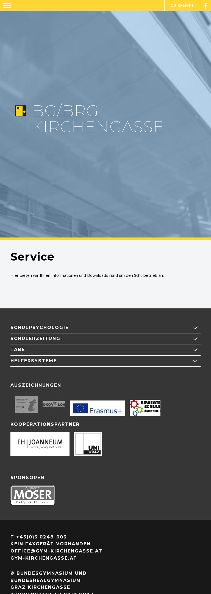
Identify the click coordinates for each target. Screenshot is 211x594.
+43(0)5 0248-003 (41, 537)
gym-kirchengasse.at (43, 558)
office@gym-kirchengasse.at (56, 551)
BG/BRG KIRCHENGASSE (98, 119)
